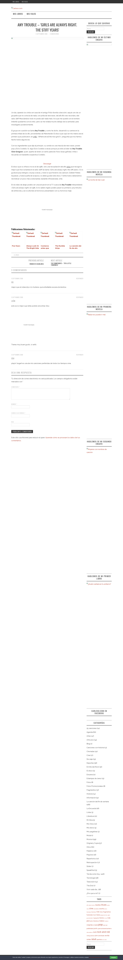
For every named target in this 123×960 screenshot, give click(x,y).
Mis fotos (90, 824)
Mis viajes (25, 2)
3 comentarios (54, 34)
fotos (101, 912)
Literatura (90, 816)
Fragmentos (91, 790)
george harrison (104, 915)
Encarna (90, 775)
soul (93, 939)
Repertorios (91, 859)
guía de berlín (90, 918)
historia (101, 918)
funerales (90, 915)
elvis (106, 908)
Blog (88, 744)
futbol (98, 915)
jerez (91, 921)
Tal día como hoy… (93, 874)
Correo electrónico (18, 413)
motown (106, 921)
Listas (89, 812)
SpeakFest (91, 870)
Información (91, 798)
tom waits (104, 939)
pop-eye (105, 925)
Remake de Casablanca (37, 264)
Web (12, 422)
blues (103, 905)
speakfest (99, 939)
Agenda (90, 732)
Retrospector (92, 862)
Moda (89, 835)
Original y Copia (93, 843)
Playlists (90, 855)
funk (94, 915)
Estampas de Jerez (94, 778)
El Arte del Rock (93, 767)
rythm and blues (99, 935)
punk (95, 928)
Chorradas (90, 751)
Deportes (90, 763)
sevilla (107, 935)
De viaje (90, 759)
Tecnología (91, 878)
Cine (88, 755)
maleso (101, 921)
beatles (98, 905)
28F (87, 905)
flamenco (93, 912)
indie (109, 918)
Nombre (14, 404)
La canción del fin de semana (98, 802)
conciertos (96, 908)
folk (98, 912)
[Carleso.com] (16, 8)
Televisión (91, 882)
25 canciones (92, 728)
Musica (89, 839)
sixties (89, 939)
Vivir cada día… (92, 889)
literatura (96, 921)
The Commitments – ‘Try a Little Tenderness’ (61, 264)
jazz (88, 921)
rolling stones (90, 935)
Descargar (47, 164)
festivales (89, 912)
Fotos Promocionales (95, 786)
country (102, 909)
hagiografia (96, 918)
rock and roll (103, 932)
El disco (16, 255)
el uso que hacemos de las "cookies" (98, 957)
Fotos (89, 782)
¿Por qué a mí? (92, 893)
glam (109, 915)
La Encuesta (91, 808)
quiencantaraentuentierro (104, 928)
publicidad (90, 928)
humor (105, 918)
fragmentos (107, 912)
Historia (90, 794)
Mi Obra (90, 820)
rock (94, 932)
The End (90, 886)
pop (100, 924)
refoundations (90, 932)
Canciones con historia (95, 748)
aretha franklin (92, 905)
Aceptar (113, 957)
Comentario (15, 387)
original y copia (92, 925)
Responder (79, 278)
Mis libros (16, 2)
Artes (89, 736)
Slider (89, 866)
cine (91, 908)
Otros (89, 847)
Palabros (90, 851)
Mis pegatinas (92, 832)
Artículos (90, 740)
